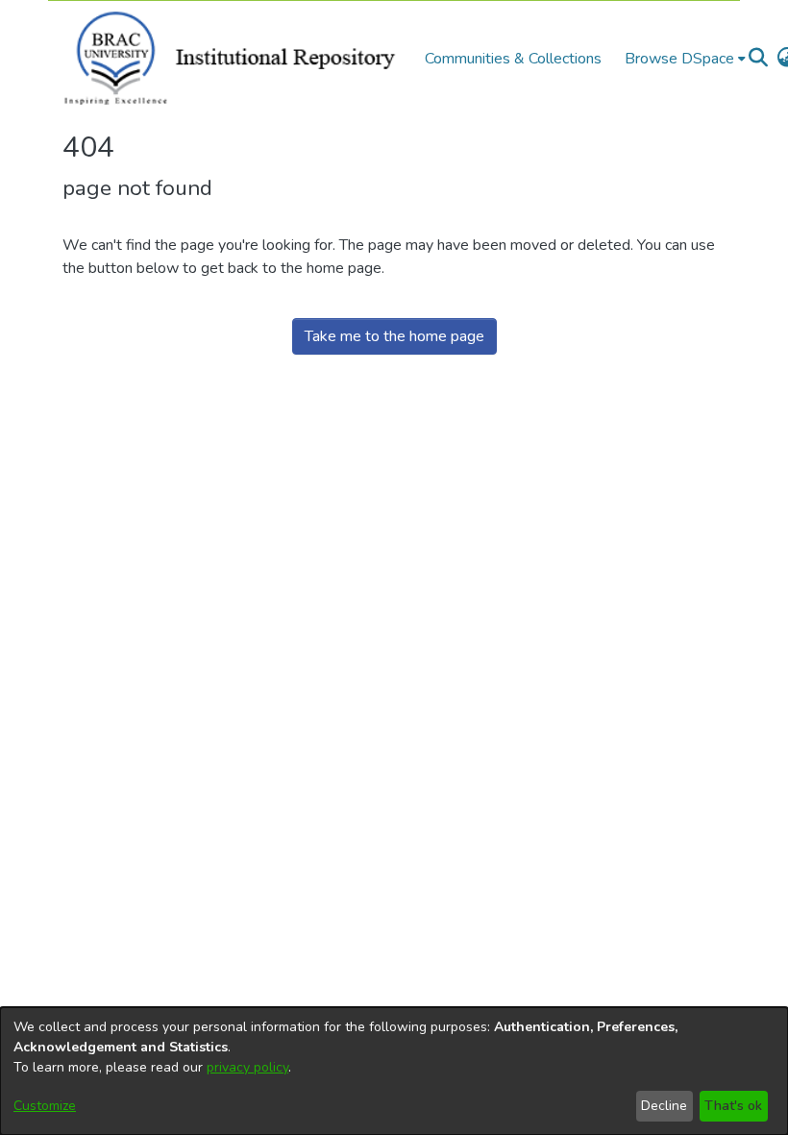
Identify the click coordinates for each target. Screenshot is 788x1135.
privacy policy (247, 1067)
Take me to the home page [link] (394, 336)
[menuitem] (685, 58)
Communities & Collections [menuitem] (513, 58)
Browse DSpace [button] (679, 58)
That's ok (733, 1106)
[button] (758, 58)
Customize (44, 1106)
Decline (664, 1106)
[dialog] (394, 1071)
